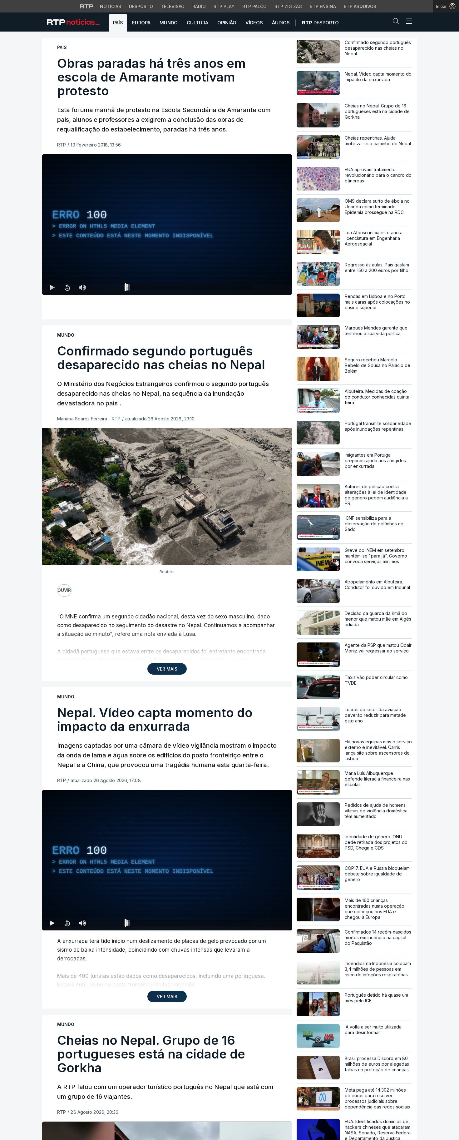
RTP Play (224, 6)
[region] (167, 224)
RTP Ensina (323, 6)
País (118, 23)
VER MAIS (167, 669)
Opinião (226, 23)
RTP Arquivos (360, 6)
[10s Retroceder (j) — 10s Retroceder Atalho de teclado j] (67, 287)
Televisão (173, 6)
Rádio (199, 6)
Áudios (281, 23)
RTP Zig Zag (288, 6)
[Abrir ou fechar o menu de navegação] (407, 22)
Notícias (110, 6)
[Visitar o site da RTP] (87, 6)
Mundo (169, 23)
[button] (397, 22)
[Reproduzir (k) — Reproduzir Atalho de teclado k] (52, 287)
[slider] (189, 288)
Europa (141, 23)
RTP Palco (254, 6)
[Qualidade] (266, 287)
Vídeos (254, 23)
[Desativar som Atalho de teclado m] (82, 287)
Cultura (197, 23)
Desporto (141, 6)
